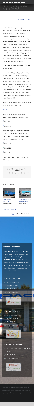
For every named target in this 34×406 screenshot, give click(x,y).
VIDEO (5, 110)
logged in (14, 214)
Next (28, 19)
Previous (22, 19)
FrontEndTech (18, 387)
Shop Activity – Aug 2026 (7, 200)
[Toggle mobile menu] (30, 2)
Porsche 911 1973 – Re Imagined (25, 200)
